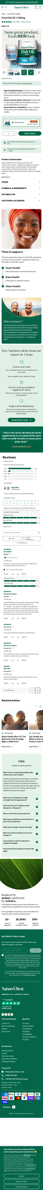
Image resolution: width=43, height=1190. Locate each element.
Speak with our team (20, 420)
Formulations (27, 1029)
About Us (26, 1019)
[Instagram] (3, 1014)
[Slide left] (4, 72)
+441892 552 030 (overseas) (16, 1079)
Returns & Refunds (8, 1026)
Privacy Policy (30, 1165)
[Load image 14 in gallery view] (31, 72)
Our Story (25, 1023)
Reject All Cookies (21, 1181)
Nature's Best (14, 1113)
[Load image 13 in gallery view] (24, 72)
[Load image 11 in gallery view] (10, 72)
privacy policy (26, 973)
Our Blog (25, 1040)
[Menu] (3, 7)
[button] (40, 7)
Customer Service (9, 1019)
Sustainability (27, 1034)
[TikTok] (12, 1014)
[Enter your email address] (15, 950)
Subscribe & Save (8, 1056)
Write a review (25, 22)
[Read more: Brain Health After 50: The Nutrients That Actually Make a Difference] (15, 720)
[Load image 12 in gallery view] (17, 72)
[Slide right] (39, 72)
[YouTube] (9, 1014)
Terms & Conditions (29, 1037)
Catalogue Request (8, 1061)
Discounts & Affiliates (9, 1059)
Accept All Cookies (21, 1187)
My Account (6, 1031)
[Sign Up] (35, 950)
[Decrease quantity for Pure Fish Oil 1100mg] (4, 133)
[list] (22, 729)
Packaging (26, 1031)
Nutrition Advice (7, 1051)
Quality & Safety (28, 1026)
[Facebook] (6, 1014)
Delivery (5, 1029)
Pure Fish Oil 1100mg (13, 14)
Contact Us (6, 1023)
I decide (21, 1176)
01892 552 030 (11, 1075)
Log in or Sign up (27, 83)
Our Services (7, 1046)
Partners (27, 1155)
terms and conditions (30, 975)
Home (3, 14)
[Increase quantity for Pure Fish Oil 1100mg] (14, 133)
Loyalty (4, 1053)
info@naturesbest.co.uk (14, 1072)
